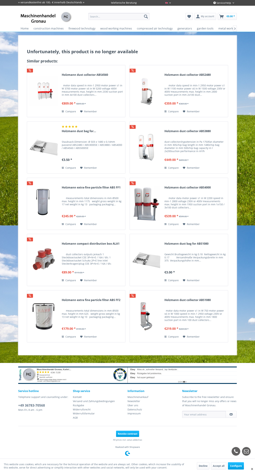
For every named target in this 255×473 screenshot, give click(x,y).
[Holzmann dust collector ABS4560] (43, 91)
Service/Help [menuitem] (224, 3)
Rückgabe (78, 405)
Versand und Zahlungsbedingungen (94, 401)
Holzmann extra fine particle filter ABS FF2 (91, 300)
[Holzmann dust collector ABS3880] (146, 147)
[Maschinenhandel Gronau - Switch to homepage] (46, 19)
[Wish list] (189, 16)
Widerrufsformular (84, 413)
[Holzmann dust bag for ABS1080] (146, 260)
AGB (75, 417)
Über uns (133, 405)
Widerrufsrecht (82, 409)
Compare (70, 111)
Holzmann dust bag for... (79, 131)
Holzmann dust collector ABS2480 (187, 75)
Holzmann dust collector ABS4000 (187, 187)
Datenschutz (135, 409)
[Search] (146, 16)
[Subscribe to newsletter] (231, 414)
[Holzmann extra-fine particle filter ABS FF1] (43, 203)
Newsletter (134, 401)
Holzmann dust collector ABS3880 (187, 131)
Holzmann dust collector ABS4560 (85, 75)
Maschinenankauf (138, 397)
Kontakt (77, 397)
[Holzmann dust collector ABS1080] (146, 316)
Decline (203, 465)
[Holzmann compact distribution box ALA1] (43, 260)
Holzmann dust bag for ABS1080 (186, 244)
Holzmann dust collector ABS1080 (187, 300)
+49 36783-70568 (31, 405)
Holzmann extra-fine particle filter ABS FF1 (91, 187)
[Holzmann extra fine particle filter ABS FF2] (43, 316)
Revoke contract (127, 433)
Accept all (218, 465)
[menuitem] (119, 16)
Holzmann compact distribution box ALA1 (91, 244)
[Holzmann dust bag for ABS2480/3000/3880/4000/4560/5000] (43, 147)
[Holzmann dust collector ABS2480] (146, 91)
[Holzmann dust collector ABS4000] (146, 203)
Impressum (134, 413)
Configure (236, 465)
